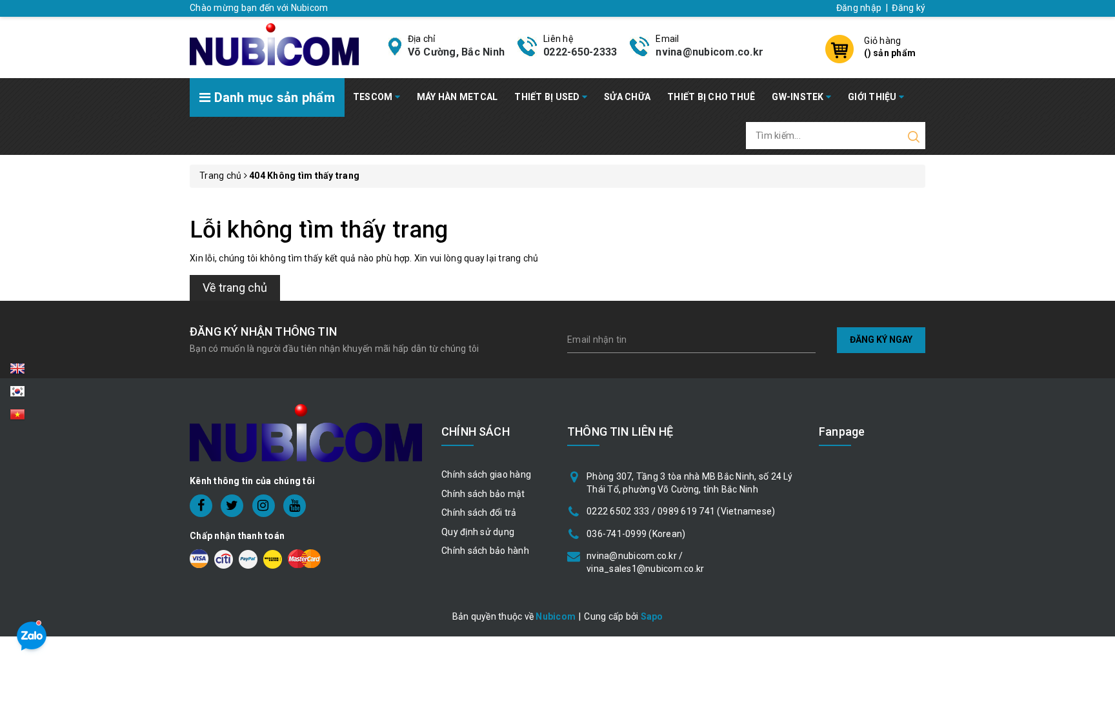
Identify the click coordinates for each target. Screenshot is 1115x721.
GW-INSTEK (799, 97)
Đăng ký (908, 8)
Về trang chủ (235, 287)
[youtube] (294, 505)
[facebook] (201, 505)
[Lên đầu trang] (1095, 495)
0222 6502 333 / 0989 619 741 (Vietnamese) (681, 511)
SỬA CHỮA (627, 97)
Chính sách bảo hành (485, 550)
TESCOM (374, 97)
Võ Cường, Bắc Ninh (456, 52)
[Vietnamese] (17, 395)
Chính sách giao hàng (486, 474)
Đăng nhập (858, 8)
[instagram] (263, 505)
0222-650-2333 (580, 52)
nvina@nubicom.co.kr (709, 52)
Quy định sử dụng (477, 532)
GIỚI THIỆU (873, 97)
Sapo (652, 616)
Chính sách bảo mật (483, 494)
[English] (17, 372)
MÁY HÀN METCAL (457, 97)
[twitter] (232, 505)
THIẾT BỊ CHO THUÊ (711, 97)
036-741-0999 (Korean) (636, 534)
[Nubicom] (274, 43)
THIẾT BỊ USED (548, 97)
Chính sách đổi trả (479, 512)
